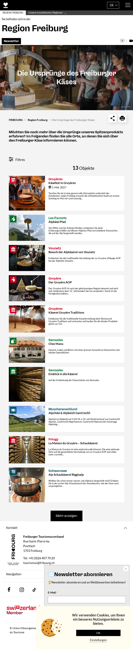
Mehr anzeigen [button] (66, 516)
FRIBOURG (16, 119)
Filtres (20, 159)
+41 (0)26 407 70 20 (41, 558)
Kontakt (11, 528)
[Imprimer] (122, 118)
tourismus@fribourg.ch (39, 563)
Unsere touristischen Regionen (45, 12)
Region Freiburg (37, 119)
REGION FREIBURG (13, 12)
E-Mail (52, 592)
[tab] (66, 528)
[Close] (125, 569)
